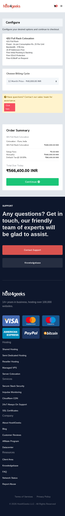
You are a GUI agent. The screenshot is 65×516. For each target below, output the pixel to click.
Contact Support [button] (32, 250)
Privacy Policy (43, 496)
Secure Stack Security (13, 386)
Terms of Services (24, 496)
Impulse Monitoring (11, 392)
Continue (31, 181)
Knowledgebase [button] (32, 262)
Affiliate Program (10, 441)
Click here (8, 107)
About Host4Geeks (11, 422)
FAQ (4, 471)
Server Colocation (11, 374)
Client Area (7, 459)
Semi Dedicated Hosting (14, 355)
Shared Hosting (10, 349)
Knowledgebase (10, 465)
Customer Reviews (11, 435)
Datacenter (7, 447)
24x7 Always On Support (14, 404)
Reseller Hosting (10, 361)
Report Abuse (9, 484)
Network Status (10, 478)
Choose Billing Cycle (18, 73)
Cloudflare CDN (10, 398)
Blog (4, 429)
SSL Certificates (10, 410)
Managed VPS (9, 367)
